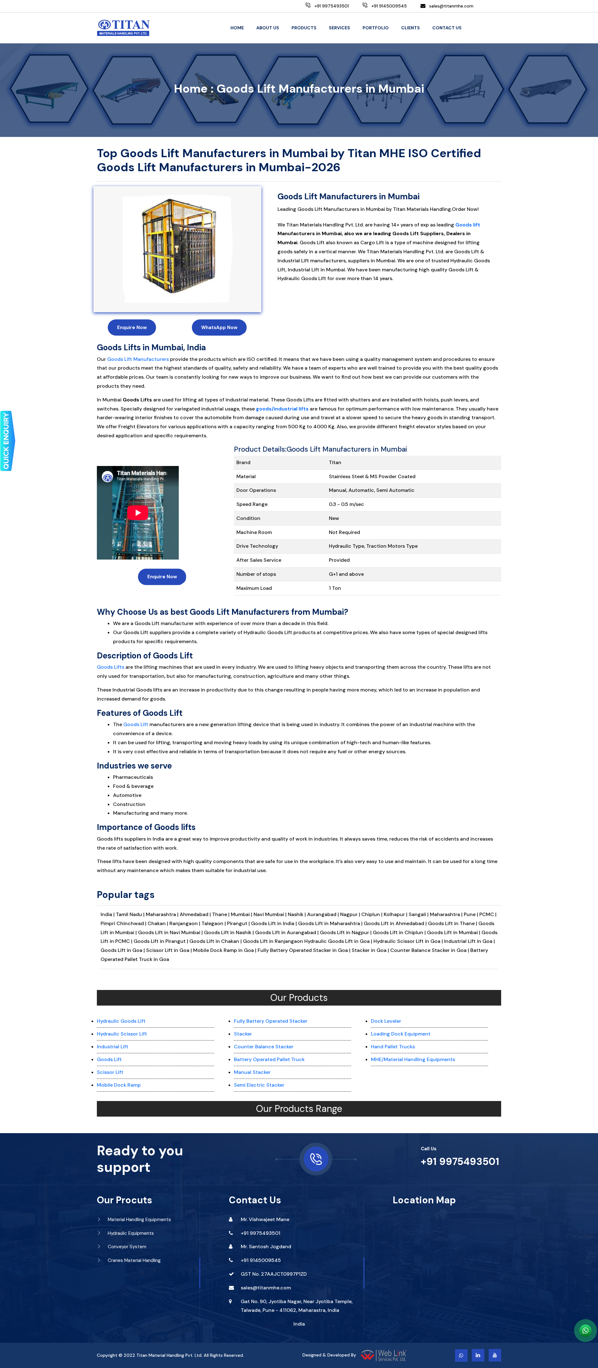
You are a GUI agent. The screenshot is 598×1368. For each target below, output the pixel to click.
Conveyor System (126, 1247)
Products (304, 28)
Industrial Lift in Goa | (469, 941)
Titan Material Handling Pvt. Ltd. (169, 1355)
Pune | (471, 914)
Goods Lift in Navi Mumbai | (171, 932)
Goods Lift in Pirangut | (161, 941)
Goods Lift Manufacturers (138, 359)
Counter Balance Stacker (263, 1046)
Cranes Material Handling (134, 1260)
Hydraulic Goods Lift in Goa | (338, 941)
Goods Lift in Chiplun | (400, 932)
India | (108, 914)
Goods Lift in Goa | (123, 950)
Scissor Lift (110, 1072)
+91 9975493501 (460, 1161)
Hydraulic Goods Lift (121, 1021)
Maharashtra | (163, 914)
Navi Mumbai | (271, 914)
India (299, 1324)
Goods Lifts (110, 667)
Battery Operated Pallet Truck (269, 1059)
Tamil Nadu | (131, 914)
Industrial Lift (112, 1046)
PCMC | (487, 914)
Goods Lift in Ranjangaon (273, 941)
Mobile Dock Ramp (119, 1085)
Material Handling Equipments (139, 1219)
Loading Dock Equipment (400, 1034)
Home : (194, 88)
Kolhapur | (396, 914)
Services (339, 28)
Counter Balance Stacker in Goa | (429, 950)
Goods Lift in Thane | (453, 923)
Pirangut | (239, 923)
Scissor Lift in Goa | (169, 950)
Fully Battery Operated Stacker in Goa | (304, 950)
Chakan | (158, 923)
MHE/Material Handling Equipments (413, 1059)
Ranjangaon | (185, 923)
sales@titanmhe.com (451, 6)
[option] (177, 249)
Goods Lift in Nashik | (229, 932)
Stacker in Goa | (370, 950)
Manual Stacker (252, 1072)
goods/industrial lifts (282, 408)
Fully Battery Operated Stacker (270, 1021)
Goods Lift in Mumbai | (453, 932)
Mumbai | (242, 914)
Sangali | (419, 914)
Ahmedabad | (196, 914)
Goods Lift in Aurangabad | (287, 932)
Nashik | (297, 914)
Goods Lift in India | (274, 923)
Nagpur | (350, 914)
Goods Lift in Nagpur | (346, 932)
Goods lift (467, 224)
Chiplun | (372, 914)
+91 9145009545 (261, 1260)
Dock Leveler (386, 1021)
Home (237, 28)
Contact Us (447, 28)
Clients (410, 28)
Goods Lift (135, 724)
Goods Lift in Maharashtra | (331, 923)
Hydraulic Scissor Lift (122, 1034)
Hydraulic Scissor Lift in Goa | (408, 941)
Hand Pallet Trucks (393, 1046)
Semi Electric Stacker (259, 1085)
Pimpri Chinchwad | (124, 923)
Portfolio (376, 28)
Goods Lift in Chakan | (216, 941)
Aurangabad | (323, 914)
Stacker (243, 1034)
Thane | (221, 914)
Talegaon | (214, 923)
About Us (267, 28)
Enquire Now (132, 327)
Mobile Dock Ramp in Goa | (224, 950)
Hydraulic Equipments (130, 1233)
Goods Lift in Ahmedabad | (396, 923)
